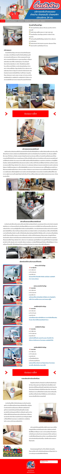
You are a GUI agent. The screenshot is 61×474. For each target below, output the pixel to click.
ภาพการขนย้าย (36, 21)
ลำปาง (49, 39)
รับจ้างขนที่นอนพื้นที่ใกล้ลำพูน (37, 39)
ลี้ (51, 34)
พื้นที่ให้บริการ (28, 21)
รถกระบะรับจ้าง (28, 75)
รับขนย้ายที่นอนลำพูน (10, 53)
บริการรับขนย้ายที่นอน (11, 21)
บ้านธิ (8, 68)
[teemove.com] (30, 469)
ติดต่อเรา (43, 21)
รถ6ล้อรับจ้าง (15, 77)
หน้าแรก (2, 21)
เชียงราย (54, 39)
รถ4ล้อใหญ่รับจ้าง (8, 77)
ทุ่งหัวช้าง (45, 34)
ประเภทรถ (20, 21)
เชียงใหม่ (46, 39)
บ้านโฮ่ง (49, 34)
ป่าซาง (29, 66)
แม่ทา (5, 68)
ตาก (30, 41)
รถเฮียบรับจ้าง (22, 77)
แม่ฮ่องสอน (33, 41)
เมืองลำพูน (40, 34)
